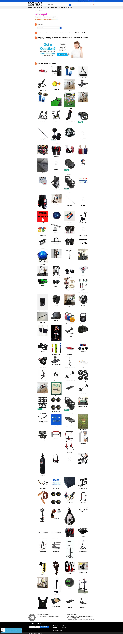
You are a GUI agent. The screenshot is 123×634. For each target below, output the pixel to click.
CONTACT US (68, 7)
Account (79, 1)
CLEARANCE (61, 7)
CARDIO (41, 7)
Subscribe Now (44, 626)
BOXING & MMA (54, 7)
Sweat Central (33, 633)
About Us (64, 627)
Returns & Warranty (66, 629)
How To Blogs (89, 1)
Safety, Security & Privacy (57, 630)
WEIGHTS (30, 7)
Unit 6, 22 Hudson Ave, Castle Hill (34, 1)
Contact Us (55, 627)
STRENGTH (35, 7)
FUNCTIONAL (47, 7)
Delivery (54, 629)
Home (36, 10)
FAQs (84, 1)
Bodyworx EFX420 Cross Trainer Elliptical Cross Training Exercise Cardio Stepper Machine (11, 631)
